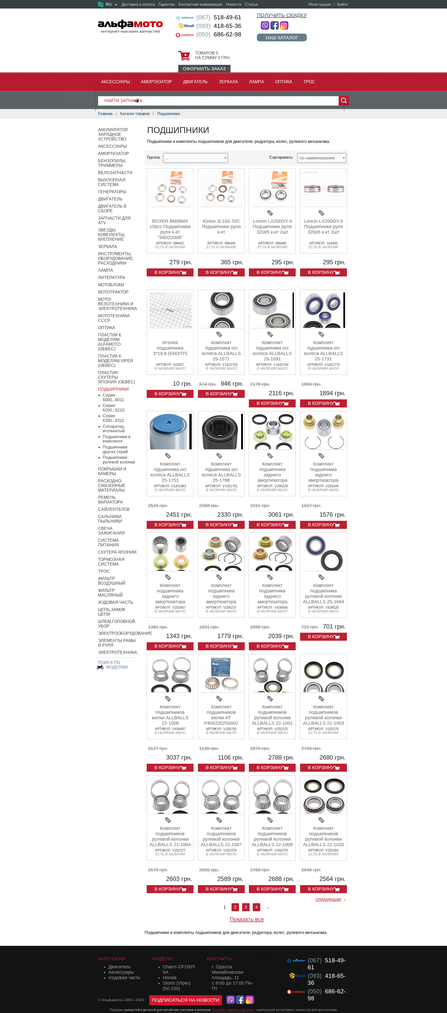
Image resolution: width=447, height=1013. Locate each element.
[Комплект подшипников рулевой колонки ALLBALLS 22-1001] (273, 691)
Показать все (247, 919)
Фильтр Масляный (110, 592)
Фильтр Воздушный (111, 580)
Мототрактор (113, 292)
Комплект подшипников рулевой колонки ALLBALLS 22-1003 (323, 715)
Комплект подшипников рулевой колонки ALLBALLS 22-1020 (323, 836)
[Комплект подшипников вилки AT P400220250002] (222, 691)
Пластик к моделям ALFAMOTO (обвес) (109, 342)
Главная (105, 113)
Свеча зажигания (111, 530)
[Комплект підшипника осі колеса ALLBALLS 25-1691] (273, 327)
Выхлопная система (111, 182)
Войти (342, 4)
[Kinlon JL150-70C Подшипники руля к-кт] (222, 205)
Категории (111, 958)
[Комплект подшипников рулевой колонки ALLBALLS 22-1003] (324, 691)
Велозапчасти (115, 173)
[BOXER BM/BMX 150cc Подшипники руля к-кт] (171, 205)
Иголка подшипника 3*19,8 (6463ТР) (170, 348)
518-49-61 (218, 17)
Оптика (283, 82)
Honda (169, 977)
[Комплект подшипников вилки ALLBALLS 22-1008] (171, 691)
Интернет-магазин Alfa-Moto (233, 1010)
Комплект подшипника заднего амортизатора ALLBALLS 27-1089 (272, 474)
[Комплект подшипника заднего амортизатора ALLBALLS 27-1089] (273, 448)
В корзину (167, 272)
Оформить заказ (204, 68)
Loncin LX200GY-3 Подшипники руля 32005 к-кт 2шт (272, 227)
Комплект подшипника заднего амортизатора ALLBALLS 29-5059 (221, 596)
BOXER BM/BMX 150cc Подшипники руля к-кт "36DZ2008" (170, 229)
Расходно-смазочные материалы (111, 485)
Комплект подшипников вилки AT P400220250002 (221, 715)
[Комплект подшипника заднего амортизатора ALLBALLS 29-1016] (324, 448)
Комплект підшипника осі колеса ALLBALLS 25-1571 (221, 350)
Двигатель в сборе (112, 208)
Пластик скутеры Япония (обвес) (116, 377)
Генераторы (112, 192)
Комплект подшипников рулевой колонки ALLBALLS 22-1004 (170, 836)
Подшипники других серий (115, 449)
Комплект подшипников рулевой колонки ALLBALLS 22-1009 (272, 836)
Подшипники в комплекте (117, 439)
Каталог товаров (135, 113)
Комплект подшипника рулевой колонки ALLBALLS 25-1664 (323, 593)
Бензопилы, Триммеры (112, 163)
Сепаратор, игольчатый (114, 428)
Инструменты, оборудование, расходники (116, 258)
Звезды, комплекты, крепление (111, 235)
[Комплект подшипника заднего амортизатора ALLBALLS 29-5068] (273, 569)
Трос (309, 82)
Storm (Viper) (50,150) (176, 985)
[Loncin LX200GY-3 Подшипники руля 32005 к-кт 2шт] (273, 205)
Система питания (108, 542)
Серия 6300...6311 (113, 418)
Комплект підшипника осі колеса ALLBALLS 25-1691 (272, 350)
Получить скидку (282, 15)
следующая (328, 899)
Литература (111, 277)
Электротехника (117, 652)
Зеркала (228, 82)
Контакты (219, 958)
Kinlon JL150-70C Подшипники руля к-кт (221, 227)
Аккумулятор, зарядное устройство (113, 134)
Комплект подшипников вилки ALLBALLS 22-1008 (170, 715)
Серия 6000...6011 (113, 397)
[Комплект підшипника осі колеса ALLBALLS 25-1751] (171, 448)
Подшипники (168, 113)
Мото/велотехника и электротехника (117, 304)
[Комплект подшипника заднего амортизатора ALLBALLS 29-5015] (171, 569)
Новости (233, 4)
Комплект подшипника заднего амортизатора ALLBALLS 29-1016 (323, 474)
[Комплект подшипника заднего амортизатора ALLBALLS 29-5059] (222, 569)
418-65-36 (218, 25)
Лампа (256, 82)
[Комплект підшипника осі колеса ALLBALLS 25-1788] (222, 448)
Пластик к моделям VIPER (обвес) (115, 361)
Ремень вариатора (110, 499)
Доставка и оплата (138, 4)
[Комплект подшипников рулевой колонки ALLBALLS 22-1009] (273, 812)
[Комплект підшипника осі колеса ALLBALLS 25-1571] (222, 327)
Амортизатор (156, 82)
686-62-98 (218, 34)
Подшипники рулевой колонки (119, 459)
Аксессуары (115, 82)
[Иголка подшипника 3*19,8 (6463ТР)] (171, 327)
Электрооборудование (125, 633)
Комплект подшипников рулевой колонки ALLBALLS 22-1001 (272, 715)
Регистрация (320, 4)
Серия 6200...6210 (113, 407)
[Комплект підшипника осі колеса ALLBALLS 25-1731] (324, 327)
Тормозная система (111, 561)
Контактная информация (200, 4)
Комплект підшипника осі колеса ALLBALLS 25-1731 (323, 350)
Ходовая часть (115, 602)
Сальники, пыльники (110, 518)
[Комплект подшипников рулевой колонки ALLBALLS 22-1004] (171, 812)
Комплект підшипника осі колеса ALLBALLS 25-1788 (221, 472)
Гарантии (167, 4)
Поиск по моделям (113, 664)
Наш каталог (282, 37)
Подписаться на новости (185, 1000)
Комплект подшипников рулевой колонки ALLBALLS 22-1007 (221, 836)
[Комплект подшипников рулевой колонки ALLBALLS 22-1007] (222, 812)
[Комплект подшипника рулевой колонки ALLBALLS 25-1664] (324, 569)
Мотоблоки (111, 285)
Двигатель (195, 82)
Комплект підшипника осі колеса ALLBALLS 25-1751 (170, 472)
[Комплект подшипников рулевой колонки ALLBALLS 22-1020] (324, 812)
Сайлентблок (114, 509)
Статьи (251, 4)
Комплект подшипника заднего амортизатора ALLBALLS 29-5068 (272, 596)
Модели (162, 958)
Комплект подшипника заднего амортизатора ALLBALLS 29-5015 (170, 596)
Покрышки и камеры (112, 471)
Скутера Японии (117, 552)
